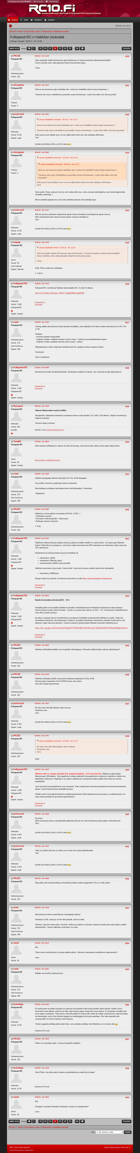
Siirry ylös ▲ (126, 1147)
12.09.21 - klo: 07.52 (42, 1004)
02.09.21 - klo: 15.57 (42, 703)
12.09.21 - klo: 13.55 (42, 1068)
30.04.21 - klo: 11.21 (42, 210)
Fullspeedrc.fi (40, 302)
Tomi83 (17, 441)
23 (60, 48)
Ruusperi (18, 406)
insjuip (16, 242)
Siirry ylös (14, 1121)
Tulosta (126, 48)
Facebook (38, 305)
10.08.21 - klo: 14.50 (42, 474)
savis (16, 943)
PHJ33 (16, 56)
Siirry (93, 1132)
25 (70, 48)
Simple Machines (24, 1147)
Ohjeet (106, 1147)
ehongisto (18, 85)
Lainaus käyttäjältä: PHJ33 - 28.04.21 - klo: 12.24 (57, 248)
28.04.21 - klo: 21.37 (42, 85)
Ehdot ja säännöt (115, 1147)
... (37, 48)
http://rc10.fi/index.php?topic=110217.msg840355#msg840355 (59, 293)
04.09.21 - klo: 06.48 (42, 878)
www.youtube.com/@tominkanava (47, 460)
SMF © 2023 (14, 1147)
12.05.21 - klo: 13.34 (42, 283)
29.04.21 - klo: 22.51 (42, 114)
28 (77, 48)
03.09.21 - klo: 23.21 (42, 846)
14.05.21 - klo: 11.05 (42, 322)
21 (50, 48)
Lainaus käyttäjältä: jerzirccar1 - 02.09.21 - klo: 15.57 (58, 741)
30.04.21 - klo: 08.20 (42, 152)
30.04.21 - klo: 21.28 (42, 242)
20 (45, 48)
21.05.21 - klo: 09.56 (42, 367)
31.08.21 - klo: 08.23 (42, 645)
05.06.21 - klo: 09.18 (42, 406)
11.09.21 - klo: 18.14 (42, 943)
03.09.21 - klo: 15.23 (42, 769)
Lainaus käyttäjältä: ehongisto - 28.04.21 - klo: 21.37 (58, 119)
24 (65, 48)
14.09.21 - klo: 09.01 (42, 1097)
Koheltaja (18, 1004)
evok (15, 322)
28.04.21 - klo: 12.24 (42, 56)
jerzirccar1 (18, 114)
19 (40, 48)
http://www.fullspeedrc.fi (55, 430)
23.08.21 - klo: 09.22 (42, 595)
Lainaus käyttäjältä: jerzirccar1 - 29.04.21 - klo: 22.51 (58, 158)
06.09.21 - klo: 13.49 (42, 907)
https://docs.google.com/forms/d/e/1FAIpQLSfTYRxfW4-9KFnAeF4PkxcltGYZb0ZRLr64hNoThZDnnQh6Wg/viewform (81, 628)
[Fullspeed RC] (12, 311)
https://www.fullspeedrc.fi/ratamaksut (97, 578)
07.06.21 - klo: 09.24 (42, 441)
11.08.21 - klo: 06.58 (42, 509)
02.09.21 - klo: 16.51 (42, 735)
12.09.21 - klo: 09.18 (42, 1039)
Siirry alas (14, 48)
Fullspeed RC (20, 283)
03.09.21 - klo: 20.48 (42, 814)
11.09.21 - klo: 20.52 (42, 969)
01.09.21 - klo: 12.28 (42, 674)
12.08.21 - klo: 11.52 (42, 538)
